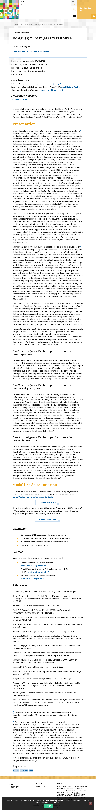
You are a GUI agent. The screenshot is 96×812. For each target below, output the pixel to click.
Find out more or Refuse (50, 802)
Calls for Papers (26, 25)
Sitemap (39, 783)
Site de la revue (20, 99)
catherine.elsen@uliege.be (51, 84)
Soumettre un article (47, 502)
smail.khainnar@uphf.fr (71, 87)
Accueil (15, 25)
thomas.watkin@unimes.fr (52, 90)
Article (36, 25)
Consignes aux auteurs (47, 519)
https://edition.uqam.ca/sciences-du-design (33, 497)
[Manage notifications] (90, 803)
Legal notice (40, 786)
